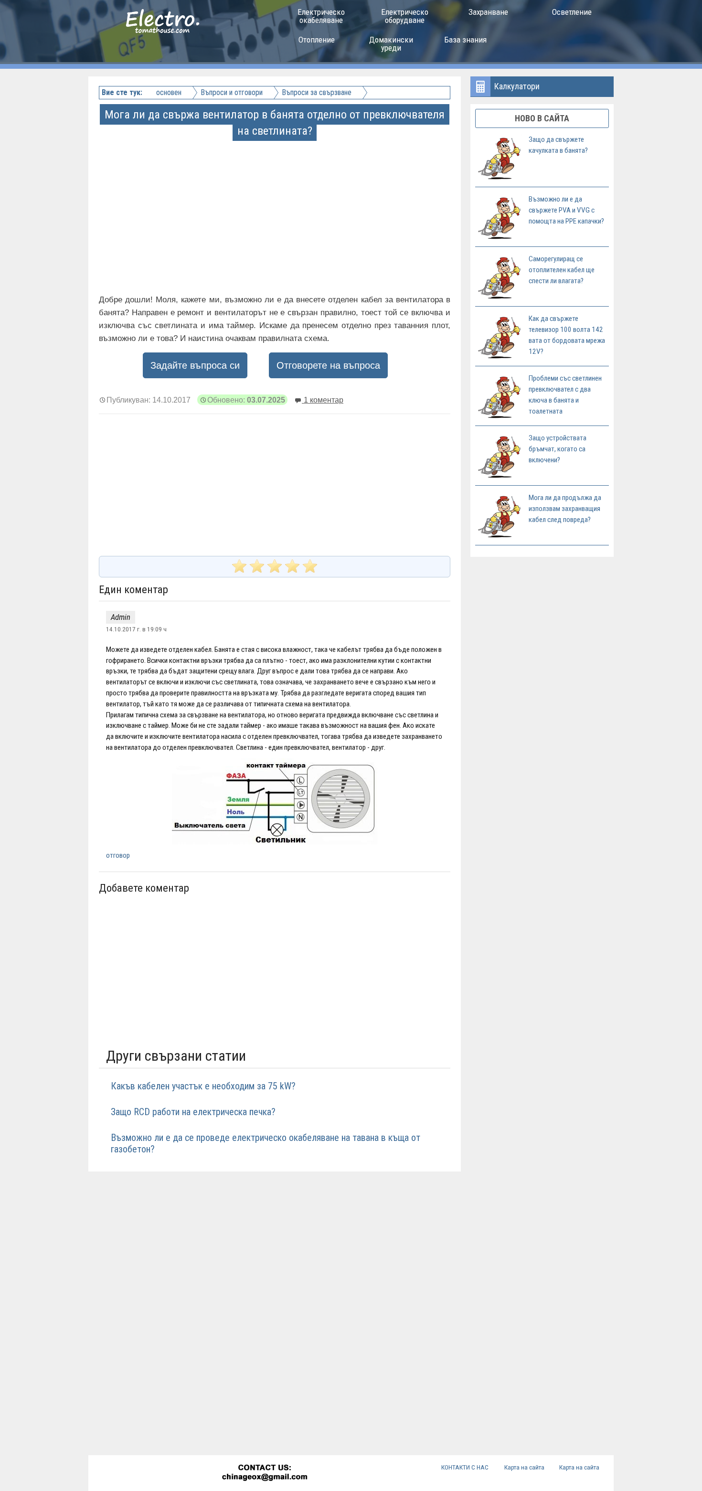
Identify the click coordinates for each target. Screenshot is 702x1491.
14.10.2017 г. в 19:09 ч (136, 629)
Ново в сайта (542, 118)
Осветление (572, 12)
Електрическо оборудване (404, 16)
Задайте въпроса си (195, 365)
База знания (465, 39)
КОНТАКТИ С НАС (465, 1467)
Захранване (488, 12)
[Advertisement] (275, 206)
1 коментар (322, 399)
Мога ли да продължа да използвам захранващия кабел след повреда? (565, 508)
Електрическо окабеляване (321, 16)
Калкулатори (517, 86)
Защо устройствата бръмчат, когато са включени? (557, 449)
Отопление (316, 39)
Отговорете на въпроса (328, 365)
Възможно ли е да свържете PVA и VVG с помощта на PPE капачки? (566, 210)
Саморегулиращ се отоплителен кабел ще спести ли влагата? (562, 270)
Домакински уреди (391, 44)
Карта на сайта (524, 1467)
